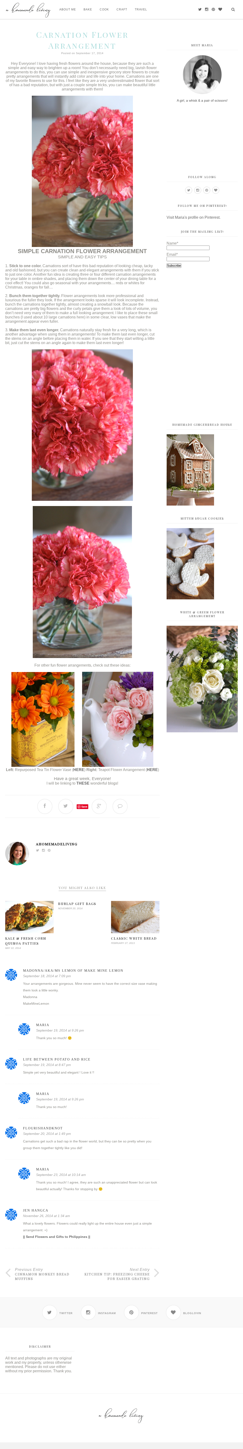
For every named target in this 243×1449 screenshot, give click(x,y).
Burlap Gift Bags (77, 903)
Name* (172, 243)
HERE (78, 770)
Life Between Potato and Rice (57, 1059)
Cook (104, 9)
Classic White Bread (134, 938)
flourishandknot (43, 1128)
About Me (67, 9)
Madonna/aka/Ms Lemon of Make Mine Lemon (73, 970)
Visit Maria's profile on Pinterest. (193, 217)
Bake (88, 9)
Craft (122, 9)
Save (84, 806)
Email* (172, 254)
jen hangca (35, 1210)
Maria (42, 1025)
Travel (141, 9)
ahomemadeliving (57, 844)
